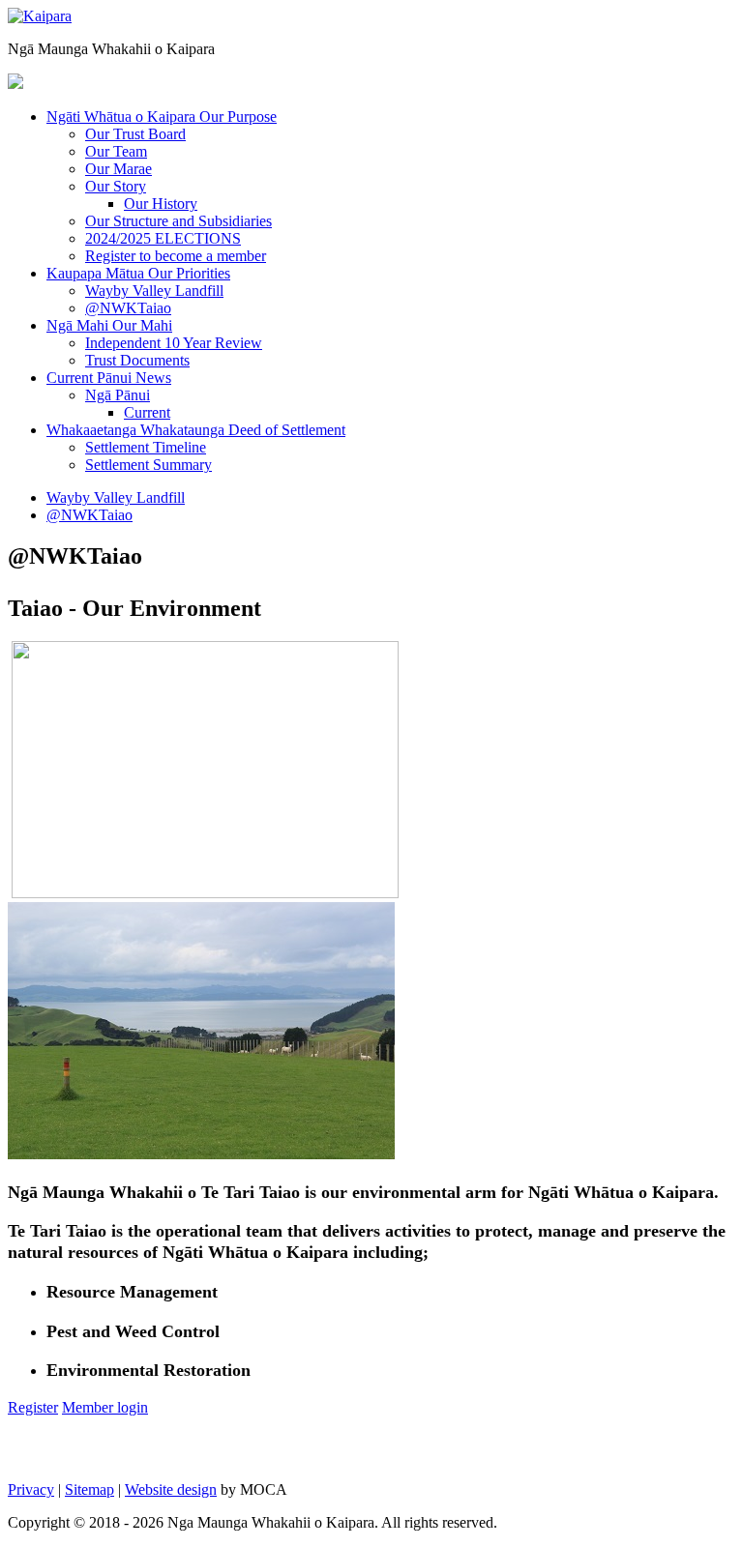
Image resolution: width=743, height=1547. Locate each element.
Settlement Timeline (145, 447)
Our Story (115, 186)
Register (33, 1407)
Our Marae (118, 169)
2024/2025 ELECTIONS (163, 238)
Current (147, 412)
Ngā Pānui (117, 395)
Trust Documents (137, 360)
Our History (160, 203)
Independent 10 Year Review (173, 343)
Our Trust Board (135, 134)
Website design (171, 1489)
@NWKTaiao (128, 308)
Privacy (31, 1489)
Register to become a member (175, 256)
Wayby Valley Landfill (154, 290)
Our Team (116, 151)
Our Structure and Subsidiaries (178, 221)
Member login (105, 1407)
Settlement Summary (148, 464)
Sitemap (89, 1489)
